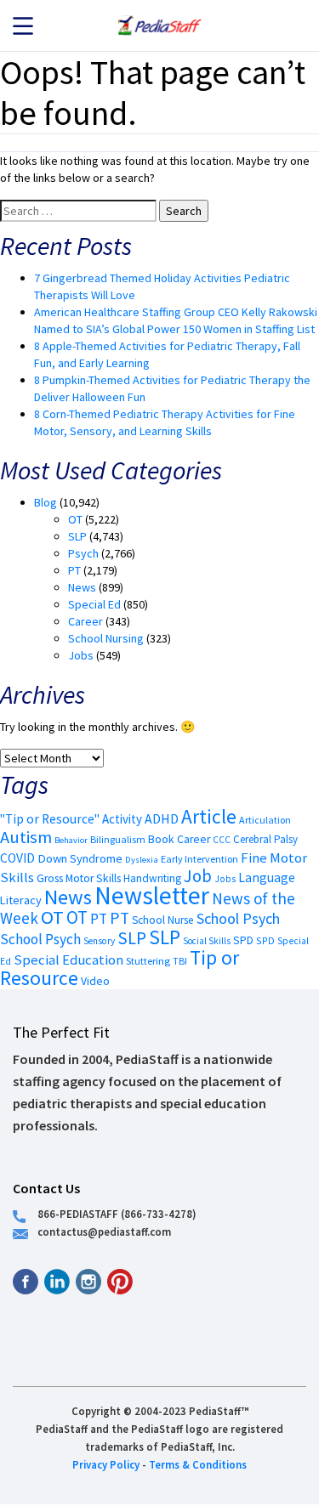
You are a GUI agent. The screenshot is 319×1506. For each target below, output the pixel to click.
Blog (45, 502)
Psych (83, 553)
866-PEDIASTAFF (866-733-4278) (117, 1213)
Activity (122, 819)
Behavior (71, 840)
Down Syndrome (79, 858)
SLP (77, 536)
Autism (26, 837)
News (82, 587)
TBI (180, 960)
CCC (222, 840)
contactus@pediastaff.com (104, 1231)
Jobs (81, 655)
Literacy (21, 900)
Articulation (265, 819)
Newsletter (151, 895)
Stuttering (148, 960)
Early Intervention (199, 858)
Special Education (68, 960)
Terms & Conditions (198, 1464)
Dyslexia (141, 859)
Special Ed (94, 604)
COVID (17, 858)
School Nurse (163, 920)
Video (95, 980)
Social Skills (207, 941)
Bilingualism (117, 839)
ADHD (162, 818)
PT (74, 570)
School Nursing (106, 638)
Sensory (99, 941)
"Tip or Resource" (50, 819)
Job (198, 875)
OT (75, 519)
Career (85, 621)
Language (266, 877)
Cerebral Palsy (265, 839)
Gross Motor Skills (79, 878)
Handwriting (152, 878)
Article (208, 816)
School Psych (238, 918)
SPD (243, 940)
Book (161, 838)
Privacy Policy (106, 1464)
